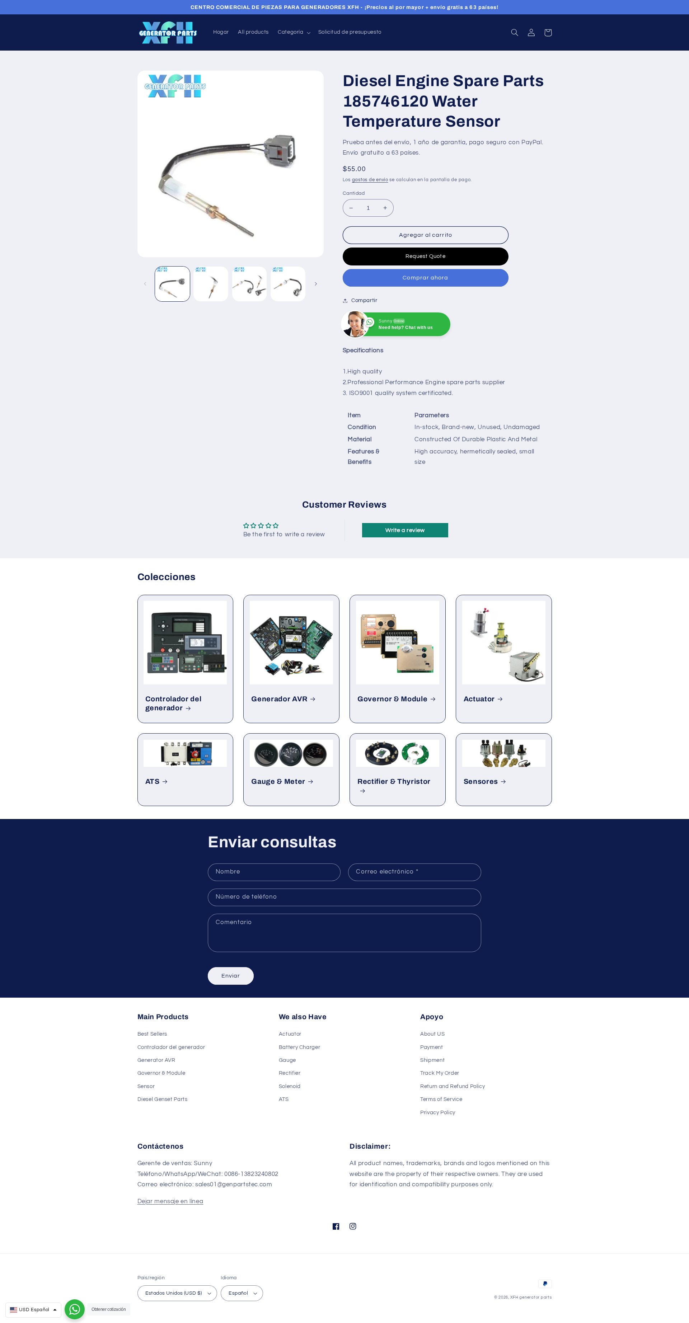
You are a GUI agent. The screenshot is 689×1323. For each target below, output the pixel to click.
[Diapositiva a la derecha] (316, 284)
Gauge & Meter (278, 781)
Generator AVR (156, 1060)
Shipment (432, 1060)
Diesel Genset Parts (162, 1099)
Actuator (479, 699)
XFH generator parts (531, 1297)
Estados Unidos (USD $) (173, 1293)
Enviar (230, 976)
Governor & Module (392, 699)
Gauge (287, 1060)
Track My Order (439, 1073)
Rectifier (290, 1073)
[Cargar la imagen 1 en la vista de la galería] (172, 284)
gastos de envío (370, 180)
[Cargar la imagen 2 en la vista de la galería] (210, 284)
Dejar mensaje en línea (170, 1201)
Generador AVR (279, 699)
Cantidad (354, 193)
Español (238, 1293)
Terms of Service (441, 1099)
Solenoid (290, 1086)
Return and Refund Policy (452, 1086)
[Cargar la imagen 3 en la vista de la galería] (249, 284)
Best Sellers (152, 1034)
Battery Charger (299, 1047)
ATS (152, 781)
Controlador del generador (173, 703)
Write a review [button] (405, 530)
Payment (431, 1047)
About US (432, 1034)
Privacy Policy (437, 1112)
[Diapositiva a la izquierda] (145, 284)
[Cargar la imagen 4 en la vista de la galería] (288, 284)
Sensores (481, 781)
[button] (293, 33)
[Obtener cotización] (75, 1309)
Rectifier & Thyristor (394, 781)
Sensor (146, 1086)
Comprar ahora (425, 278)
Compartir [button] (364, 300)
